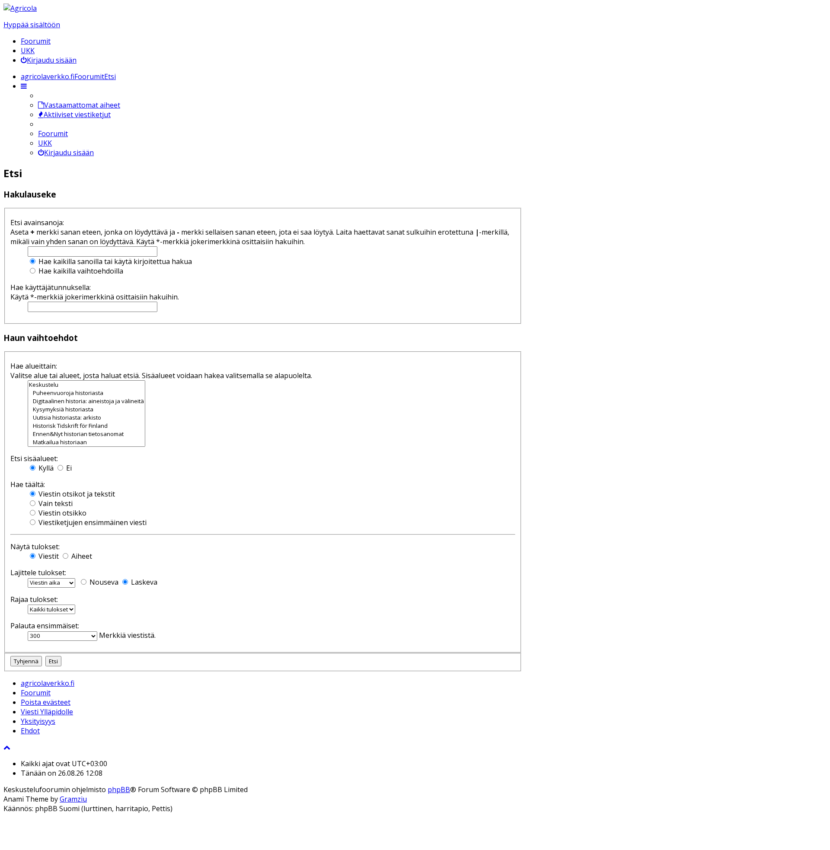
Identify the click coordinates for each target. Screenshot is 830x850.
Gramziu (73, 799)
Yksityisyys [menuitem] (38, 721)
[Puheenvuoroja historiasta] (86, 393)
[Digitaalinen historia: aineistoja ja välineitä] (86, 401)
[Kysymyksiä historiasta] (86, 409)
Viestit (48, 556)
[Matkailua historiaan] (86, 442)
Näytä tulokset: (35, 546)
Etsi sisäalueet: (34, 458)
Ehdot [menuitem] (30, 730)
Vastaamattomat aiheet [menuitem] (82, 105)
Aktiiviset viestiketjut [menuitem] (77, 114)
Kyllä (45, 468)
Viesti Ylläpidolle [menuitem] (47, 711)
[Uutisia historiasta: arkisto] (86, 418)
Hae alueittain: (33, 366)
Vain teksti (55, 503)
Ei (68, 468)
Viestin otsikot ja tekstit (76, 494)
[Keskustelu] (86, 385)
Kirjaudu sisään (69, 152)
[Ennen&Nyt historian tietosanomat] (86, 434)
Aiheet (81, 556)
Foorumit (36, 41)
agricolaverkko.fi (47, 683)
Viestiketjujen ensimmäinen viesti (92, 522)
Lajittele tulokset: (38, 572)
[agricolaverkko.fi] (20, 8)
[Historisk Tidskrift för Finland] (86, 426)
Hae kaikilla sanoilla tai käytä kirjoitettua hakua (114, 261)
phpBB (119, 789)
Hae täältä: (27, 484)
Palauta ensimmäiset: (44, 625)
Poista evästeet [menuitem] (45, 702)
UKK (28, 50)
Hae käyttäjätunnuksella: (50, 287)
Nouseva (103, 582)
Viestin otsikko (61, 513)
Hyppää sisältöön (31, 24)
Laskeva (143, 582)
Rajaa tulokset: (34, 599)
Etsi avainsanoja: (37, 222)
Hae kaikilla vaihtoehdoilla (80, 271)
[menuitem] (49, 60)
